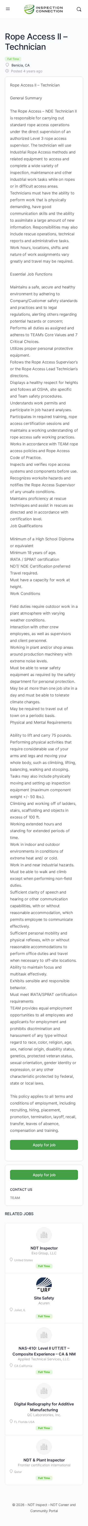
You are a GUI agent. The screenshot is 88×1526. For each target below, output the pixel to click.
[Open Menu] (8, 8)
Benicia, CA (20, 65)
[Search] (79, 9)
